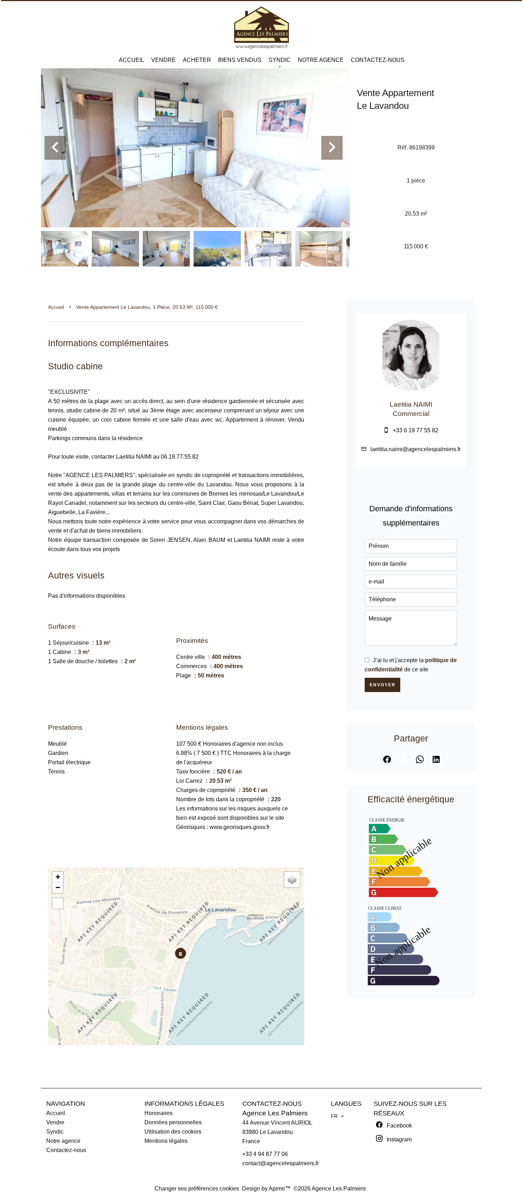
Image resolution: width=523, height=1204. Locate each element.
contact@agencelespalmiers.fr (280, 1163)
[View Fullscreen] (57, 903)
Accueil (56, 307)
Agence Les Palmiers (275, 1113)
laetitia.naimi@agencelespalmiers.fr (415, 449)
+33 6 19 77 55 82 (415, 430)
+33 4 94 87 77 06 (265, 1154)
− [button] (58, 887)
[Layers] (292, 879)
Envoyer (383, 684)
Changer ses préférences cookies (196, 1188)
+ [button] (58, 876)
